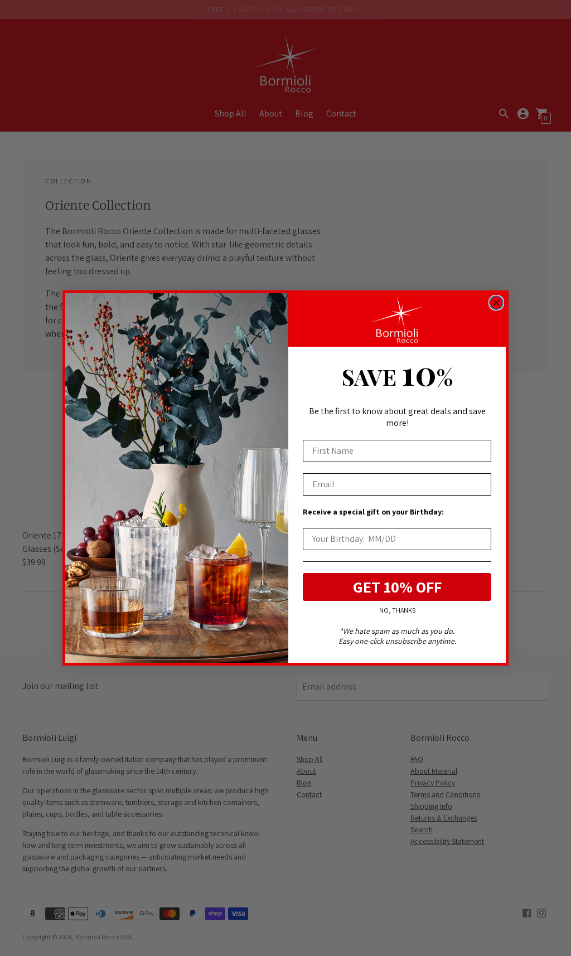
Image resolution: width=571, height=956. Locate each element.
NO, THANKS (397, 610)
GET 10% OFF (397, 586)
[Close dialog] (496, 302)
